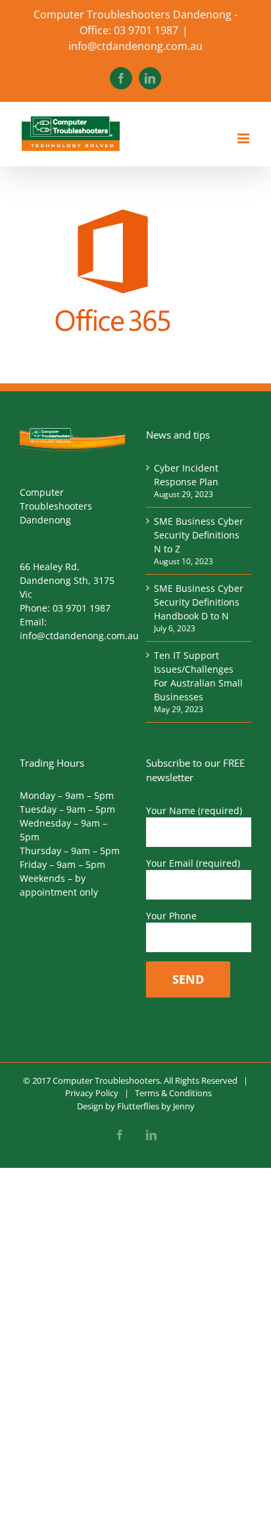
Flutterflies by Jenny (156, 1106)
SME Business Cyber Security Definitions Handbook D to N (198, 602)
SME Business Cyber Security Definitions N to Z (198, 535)
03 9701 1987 (82, 608)
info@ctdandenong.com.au (135, 46)
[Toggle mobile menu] (244, 138)
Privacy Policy (91, 1093)
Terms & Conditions (173, 1093)
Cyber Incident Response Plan (186, 475)
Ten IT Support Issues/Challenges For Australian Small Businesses (198, 676)
